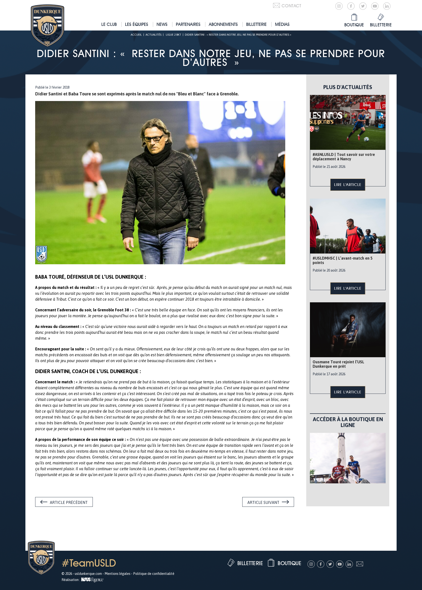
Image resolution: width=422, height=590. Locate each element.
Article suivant (263, 502)
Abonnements (223, 24)
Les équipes (136, 24)
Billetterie (256, 24)
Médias (282, 24)
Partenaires (188, 24)
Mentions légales (117, 574)
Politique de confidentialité (153, 574)
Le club (109, 24)
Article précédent (69, 502)
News (162, 24)
